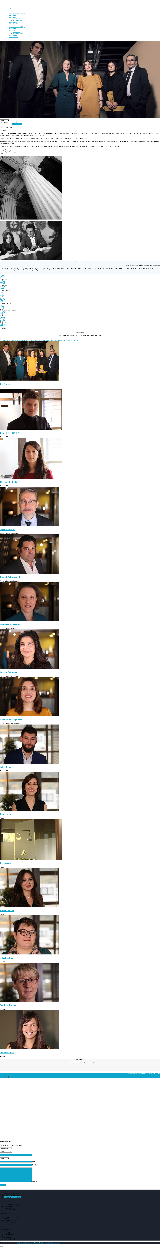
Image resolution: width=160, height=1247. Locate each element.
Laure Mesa (5, 814)
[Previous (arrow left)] (0, 1246)
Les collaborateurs (18, 20)
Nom (33, 1155)
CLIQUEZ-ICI (4, 1077)
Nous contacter (13, 24)
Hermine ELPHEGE (10, 482)
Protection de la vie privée (52, 1243)
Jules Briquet (6, 767)
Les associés (16, 19)
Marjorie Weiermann (10, 624)
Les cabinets (12, 15)
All (1, 340)
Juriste (52, 340)
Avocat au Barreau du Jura (29, 340)
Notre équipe (12, 17)
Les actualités (13, 22)
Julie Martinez (7, 1052)
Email (33, 1161)
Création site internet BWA (24, 1243)
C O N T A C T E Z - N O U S (12, 1197)
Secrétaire (75, 340)
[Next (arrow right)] (2, 1246)
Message (34, 1181)
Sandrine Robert (8, 1005)
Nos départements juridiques (17, 14)
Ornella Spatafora (8, 672)
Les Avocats (5, 384)
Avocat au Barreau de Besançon (11, 340)
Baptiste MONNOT (9, 433)
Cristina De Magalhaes (11, 719)
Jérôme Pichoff (7, 529)
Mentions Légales (38, 1243)
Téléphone (35, 1165)
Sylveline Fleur (7, 958)
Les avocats (5, 863)
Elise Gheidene (7, 910)
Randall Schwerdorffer (11, 577)
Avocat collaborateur (43, 340)
